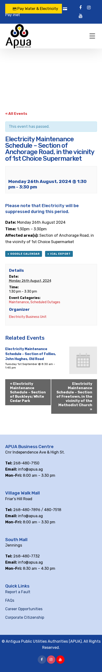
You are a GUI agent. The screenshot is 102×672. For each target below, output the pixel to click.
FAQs (9, 600)
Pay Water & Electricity (37, 8)
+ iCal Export (59, 253)
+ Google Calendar (23, 253)
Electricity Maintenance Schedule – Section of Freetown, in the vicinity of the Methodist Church (74, 396)
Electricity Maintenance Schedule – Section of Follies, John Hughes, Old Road (30, 354)
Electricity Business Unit (27, 317)
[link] (53, 222)
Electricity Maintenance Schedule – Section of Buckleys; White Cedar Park (28, 392)
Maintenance (19, 302)
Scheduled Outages (45, 302)
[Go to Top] (92, 661)
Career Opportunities (23, 609)
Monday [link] (24, 222)
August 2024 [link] (53, 222)
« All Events (16, 113)
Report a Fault (17, 592)
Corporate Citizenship (24, 617)
